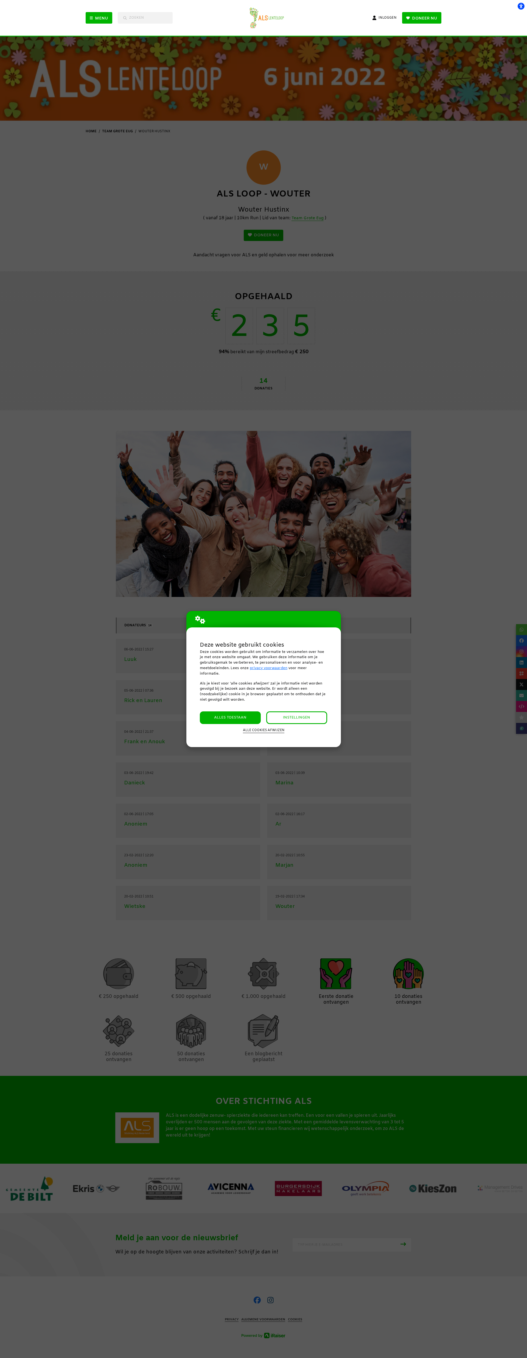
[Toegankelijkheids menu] (521, 6)
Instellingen (296, 717)
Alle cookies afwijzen (263, 730)
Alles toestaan (230, 717)
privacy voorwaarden (268, 668)
